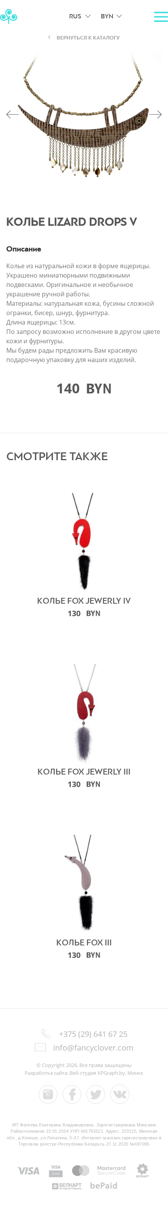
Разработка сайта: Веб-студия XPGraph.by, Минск (84, 1072)
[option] (84, 121)
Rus (75, 16)
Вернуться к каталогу (88, 38)
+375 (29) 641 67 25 (93, 1034)
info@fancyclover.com (92, 1047)
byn (107, 16)
